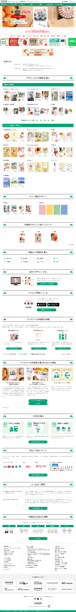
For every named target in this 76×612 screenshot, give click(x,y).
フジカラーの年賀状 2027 (17, 1)
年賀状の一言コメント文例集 (9, 551)
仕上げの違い (58, 562)
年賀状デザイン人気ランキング (38, 225)
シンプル (55, 160)
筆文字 (54, 145)
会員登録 (66, 1)
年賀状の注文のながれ (59, 548)
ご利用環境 (6, 561)
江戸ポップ (34, 553)
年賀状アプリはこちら (46, 309)
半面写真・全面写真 (9, 104)
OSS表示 (5, 567)
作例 (56, 570)
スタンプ (57, 566)
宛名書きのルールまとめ (8, 554)
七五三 (37, 501)
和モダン (6, 145)
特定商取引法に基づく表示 (9, 565)
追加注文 (57, 555)
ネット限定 (29, 556)
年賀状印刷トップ (7, 546)
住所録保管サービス (59, 561)
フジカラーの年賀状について (38, 400)
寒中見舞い (25, 70)
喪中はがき (32, 561)
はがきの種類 (64, 562)
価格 (56, 550)
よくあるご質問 (38, 484)
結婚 (27, 501)
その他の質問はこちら (37, 508)
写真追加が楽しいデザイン (10, 129)
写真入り (6, 202)
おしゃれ (26, 499)
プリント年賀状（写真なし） (13, 125)
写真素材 (6, 175)
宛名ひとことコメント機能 (60, 568)
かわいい (30, 160)
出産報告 (32, 560)
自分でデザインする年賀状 (47, 283)
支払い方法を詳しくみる (38, 475)
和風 (54, 104)
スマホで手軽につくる (38, 293)
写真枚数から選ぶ (31, 562)
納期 (56, 551)
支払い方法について (38, 450)
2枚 (41, 120)
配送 (59, 550)
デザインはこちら (14, 348)
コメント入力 (63, 564)
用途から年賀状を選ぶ (38, 252)
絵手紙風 (6, 160)
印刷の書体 (57, 564)
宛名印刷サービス (58, 559)
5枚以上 (53, 120)
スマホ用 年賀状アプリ (31, 567)
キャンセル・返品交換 (59, 553)
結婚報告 (29, 560)
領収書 (64, 551)
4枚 (48, 120)
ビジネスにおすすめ (33, 145)
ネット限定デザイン (38, 196)
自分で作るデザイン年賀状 (31, 565)
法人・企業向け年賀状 (59, 557)
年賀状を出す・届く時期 (8, 553)
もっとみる (37, 538)
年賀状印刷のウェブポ (48, 596)
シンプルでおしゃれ (33, 89)
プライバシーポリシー (8, 563)
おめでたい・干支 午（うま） (11, 89)
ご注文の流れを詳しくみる (37, 442)
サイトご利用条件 (7, 560)
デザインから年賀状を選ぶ (38, 78)
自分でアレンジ (56, 89)
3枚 (44, 120)
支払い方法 (60, 551)
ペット (30, 501)
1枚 (37, 120)
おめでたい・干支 (34, 548)
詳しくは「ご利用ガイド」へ (67, 354)
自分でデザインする (38, 272)
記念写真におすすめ (33, 104)
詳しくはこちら (38, 348)
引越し (41, 501)
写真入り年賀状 (9, 84)
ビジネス (29, 561)
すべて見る (37, 403)
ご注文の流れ (38, 416)
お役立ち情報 (6, 550)
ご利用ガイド (58, 546)
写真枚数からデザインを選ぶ (28, 120)
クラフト (41, 554)
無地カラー (42, 202)
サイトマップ (6, 569)
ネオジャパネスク (32, 129)
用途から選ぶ (30, 559)
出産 (34, 501)
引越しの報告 (39, 560)
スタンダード (42, 499)
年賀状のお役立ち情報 (38, 517)
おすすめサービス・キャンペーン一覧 (12, 548)
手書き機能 (62, 566)
